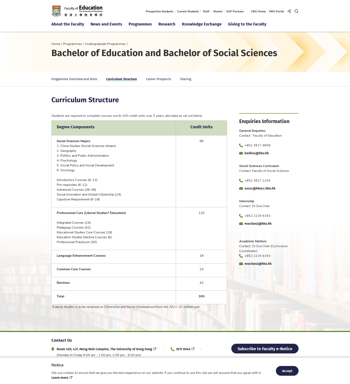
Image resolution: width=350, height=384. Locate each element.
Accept (287, 370)
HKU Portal (276, 11)
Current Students (188, 11)
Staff (206, 11)
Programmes (72, 43)
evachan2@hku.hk (258, 223)
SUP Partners (235, 11)
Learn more (59, 377)
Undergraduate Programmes (105, 43)
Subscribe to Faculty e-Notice (265, 348)
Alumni (217, 11)
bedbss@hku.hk (256, 152)
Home (55, 43)
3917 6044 (183, 348)
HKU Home (258, 11)
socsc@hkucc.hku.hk (259, 188)
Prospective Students (159, 11)
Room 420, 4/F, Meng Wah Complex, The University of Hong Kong (104, 348)
